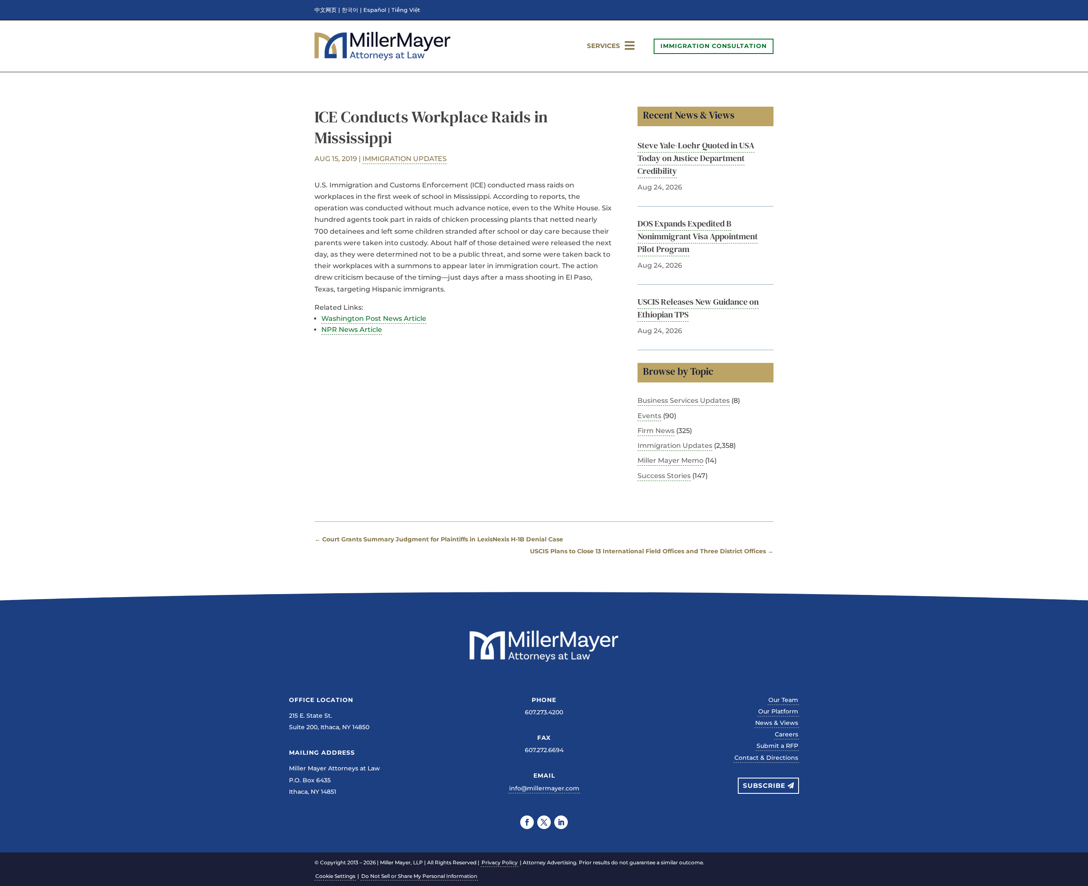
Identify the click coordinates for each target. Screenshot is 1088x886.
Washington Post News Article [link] (373, 318)
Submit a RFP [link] (777, 746)
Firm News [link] (656, 431)
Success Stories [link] (664, 476)
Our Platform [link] (778, 711)
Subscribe (764, 785)
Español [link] (374, 10)
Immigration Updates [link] (405, 159)
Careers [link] (786, 734)
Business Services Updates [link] (684, 400)
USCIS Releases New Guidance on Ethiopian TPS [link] (698, 308)
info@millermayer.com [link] (544, 788)
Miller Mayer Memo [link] (670, 460)
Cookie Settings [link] (335, 876)
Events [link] (649, 416)
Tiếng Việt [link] (405, 10)
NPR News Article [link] (351, 330)
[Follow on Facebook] (527, 822)
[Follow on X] (544, 822)
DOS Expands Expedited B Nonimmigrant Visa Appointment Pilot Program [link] (698, 236)
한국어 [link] (350, 10)
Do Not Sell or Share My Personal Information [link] (419, 876)
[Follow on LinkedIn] (561, 822)
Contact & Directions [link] (766, 757)
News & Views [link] (776, 723)
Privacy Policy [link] (500, 862)
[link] (382, 58)
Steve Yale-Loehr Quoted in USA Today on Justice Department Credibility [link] (696, 158)
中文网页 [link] (325, 10)
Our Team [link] (783, 700)
